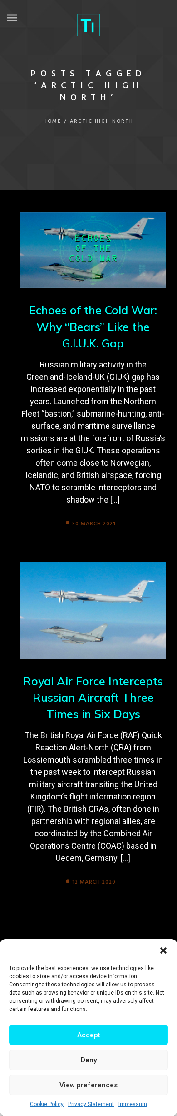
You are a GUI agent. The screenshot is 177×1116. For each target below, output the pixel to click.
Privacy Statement (91, 1104)
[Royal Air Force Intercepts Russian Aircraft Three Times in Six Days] (93, 610)
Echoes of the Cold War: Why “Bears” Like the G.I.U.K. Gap (93, 326)
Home (52, 121)
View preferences (88, 1085)
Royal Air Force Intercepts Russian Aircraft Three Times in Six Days (93, 697)
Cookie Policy (47, 1104)
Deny (89, 1060)
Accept (88, 1035)
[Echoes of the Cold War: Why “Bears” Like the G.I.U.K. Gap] (93, 250)
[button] (163, 950)
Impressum (132, 1104)
